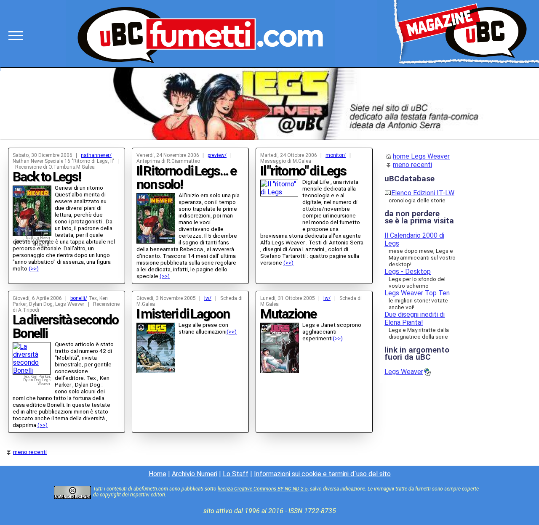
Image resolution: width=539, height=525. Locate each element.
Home (157, 474)
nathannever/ (96, 155)
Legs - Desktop (407, 272)
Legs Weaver (403, 372)
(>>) (34, 268)
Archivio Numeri (194, 474)
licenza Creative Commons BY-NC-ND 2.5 (263, 489)
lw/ (207, 298)
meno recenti (30, 451)
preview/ (217, 155)
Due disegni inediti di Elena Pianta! (414, 318)
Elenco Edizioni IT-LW (422, 193)
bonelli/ (78, 298)
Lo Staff (235, 474)
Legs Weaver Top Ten (417, 293)
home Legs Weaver (421, 156)
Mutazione (288, 314)
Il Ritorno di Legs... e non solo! (186, 177)
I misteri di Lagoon (182, 314)
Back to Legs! (46, 177)
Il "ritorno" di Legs (303, 171)
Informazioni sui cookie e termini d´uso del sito (322, 474)
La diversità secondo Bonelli (65, 326)
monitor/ (336, 155)
